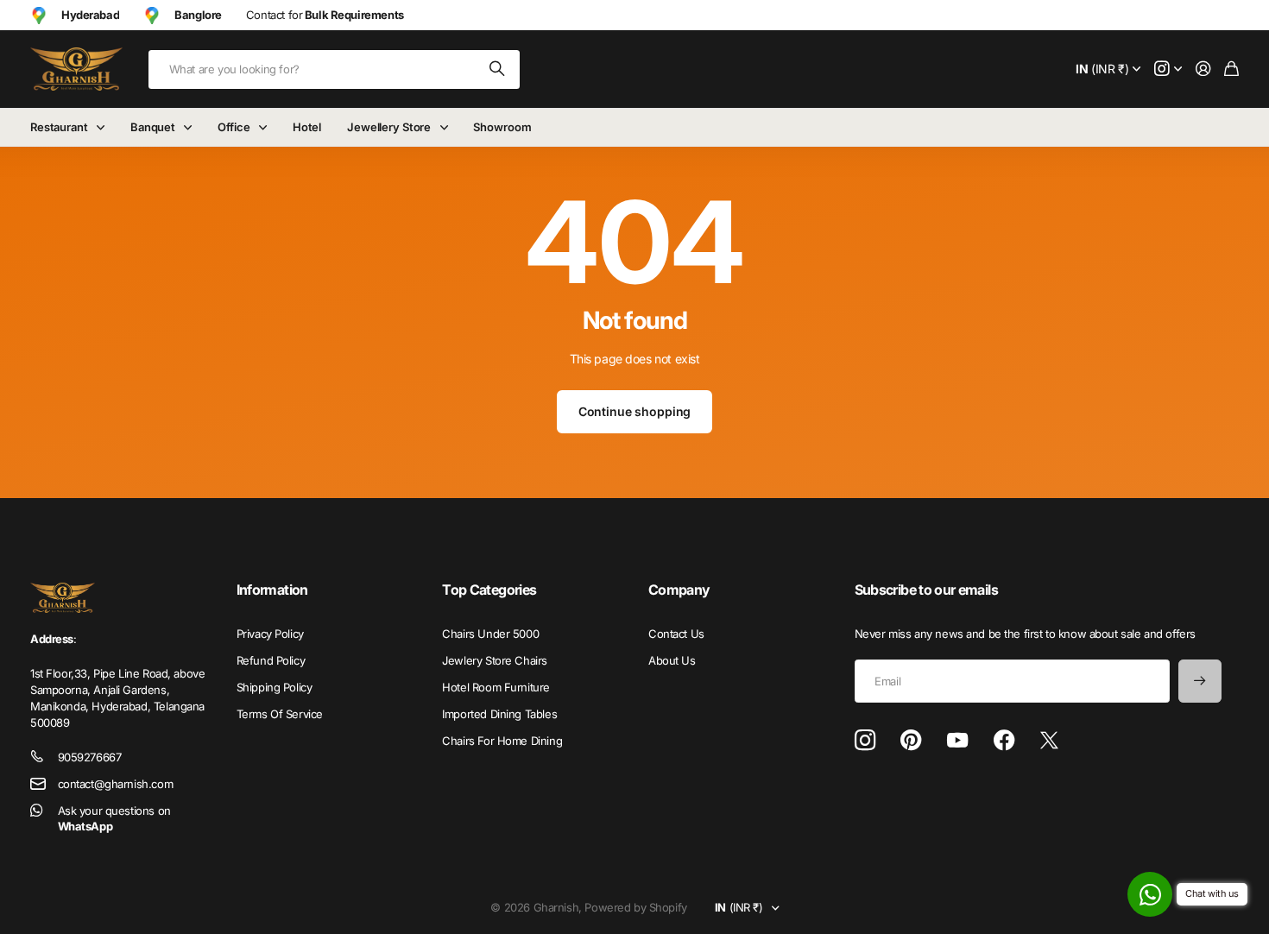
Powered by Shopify (635, 907)
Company (679, 589)
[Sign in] (1203, 69)
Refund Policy (271, 660)
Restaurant (59, 127)
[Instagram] (865, 741)
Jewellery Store (389, 127)
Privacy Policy (270, 634)
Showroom (502, 127)
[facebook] (1004, 740)
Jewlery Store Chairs (494, 660)
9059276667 (90, 757)
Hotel (307, 127)
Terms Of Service (280, 714)
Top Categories (489, 589)
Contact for (325, 15)
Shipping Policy (275, 687)
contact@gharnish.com (116, 784)
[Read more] (1168, 69)
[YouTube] (957, 740)
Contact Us (676, 634)
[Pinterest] (910, 740)
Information (272, 589)
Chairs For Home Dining (502, 741)
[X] (1049, 740)
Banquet (152, 127)
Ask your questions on (114, 819)
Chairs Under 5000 (490, 634)
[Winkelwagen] (1231, 69)
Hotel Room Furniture (496, 687)
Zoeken (498, 69)
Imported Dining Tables (499, 714)
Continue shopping (634, 411)
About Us (672, 660)
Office (233, 127)
